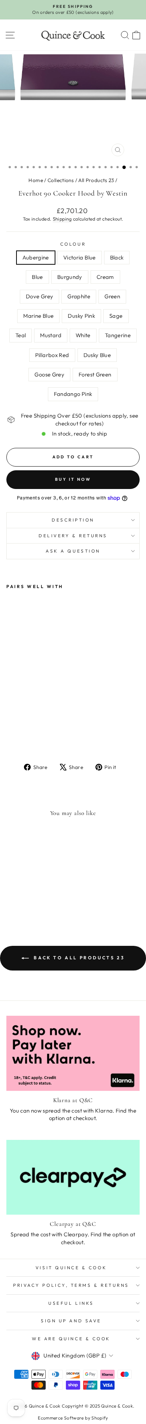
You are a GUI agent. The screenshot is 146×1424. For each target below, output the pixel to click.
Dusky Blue (97, 355)
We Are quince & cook (71, 1338)
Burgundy (69, 276)
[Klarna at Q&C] (73, 1053)
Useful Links (71, 1303)
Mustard (50, 335)
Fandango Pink (73, 393)
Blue (37, 276)
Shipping (62, 219)
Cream (105, 276)
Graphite (78, 296)
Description (73, 520)
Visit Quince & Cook (71, 1267)
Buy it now (73, 479)
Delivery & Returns (73, 535)
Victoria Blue (79, 257)
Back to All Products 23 (78, 957)
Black (117, 257)
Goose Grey (49, 374)
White (83, 335)
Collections (61, 180)
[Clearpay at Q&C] (73, 1177)
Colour (73, 244)
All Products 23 (96, 180)
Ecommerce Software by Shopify (73, 1418)
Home (35, 180)
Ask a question (73, 551)
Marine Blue (38, 315)
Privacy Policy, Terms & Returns (71, 1285)
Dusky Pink (81, 315)
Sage (115, 315)
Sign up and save (71, 1320)
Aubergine (35, 257)
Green (112, 296)
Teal (20, 335)
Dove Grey (39, 296)
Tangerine (118, 335)
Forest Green (95, 374)
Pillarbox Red (52, 355)
